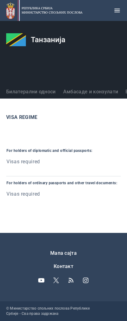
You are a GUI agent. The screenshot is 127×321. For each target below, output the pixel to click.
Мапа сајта (63, 253)
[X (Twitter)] (56, 280)
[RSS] (71, 280)
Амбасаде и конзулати (90, 92)
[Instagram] (85, 280)
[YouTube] (41, 280)
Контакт (63, 266)
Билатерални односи (31, 92)
